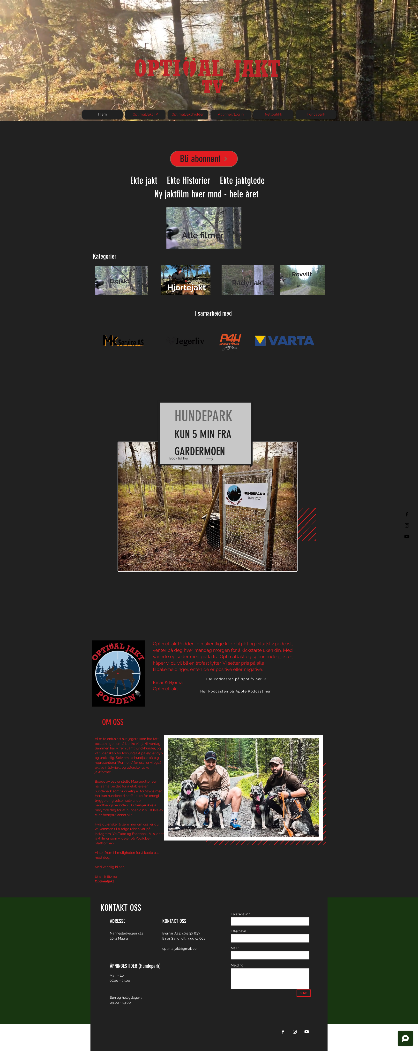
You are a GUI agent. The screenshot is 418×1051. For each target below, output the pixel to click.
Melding (237, 965)
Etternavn (238, 931)
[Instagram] (294, 1031)
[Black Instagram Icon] (407, 525)
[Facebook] (282, 1031)
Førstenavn (239, 914)
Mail (234, 948)
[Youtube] (407, 536)
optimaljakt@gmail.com (181, 948)
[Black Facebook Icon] (407, 514)
